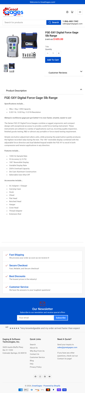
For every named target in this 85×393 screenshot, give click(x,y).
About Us (34, 348)
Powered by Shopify (51, 386)
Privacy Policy (36, 367)
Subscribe (61, 318)
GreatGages (37, 386)
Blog (32, 361)
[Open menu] (80, 12)
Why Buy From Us (37, 351)
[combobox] (32, 22)
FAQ (31, 364)
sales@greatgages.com (72, 24)
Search (55, 22)
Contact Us (34, 354)
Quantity (48, 49)
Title (47, 47)
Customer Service (37, 357)
